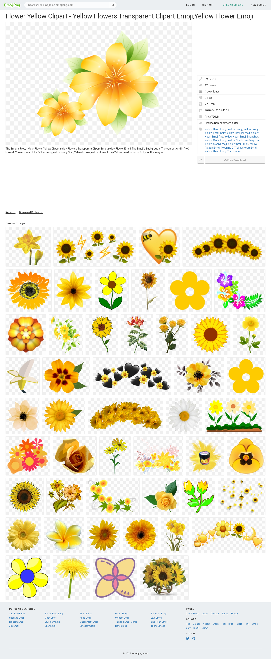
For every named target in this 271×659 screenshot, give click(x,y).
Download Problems (31, 212)
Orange (196, 624)
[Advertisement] (99, 182)
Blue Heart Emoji (159, 622)
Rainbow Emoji (16, 622)
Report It (10, 212)
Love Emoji (156, 618)
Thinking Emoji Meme (126, 622)
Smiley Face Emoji (54, 613)
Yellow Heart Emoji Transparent (223, 151)
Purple (239, 624)
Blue (230, 624)
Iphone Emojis (158, 626)
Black (196, 628)
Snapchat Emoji (158, 613)
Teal (223, 624)
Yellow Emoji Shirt (215, 132)
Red (188, 624)
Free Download (236, 160)
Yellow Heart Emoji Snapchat (241, 136)
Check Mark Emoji (89, 622)
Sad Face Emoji (17, 613)
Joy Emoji (14, 626)
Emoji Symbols (87, 626)
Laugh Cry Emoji (53, 622)
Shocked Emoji (16, 618)
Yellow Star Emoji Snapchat (244, 140)
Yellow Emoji (235, 129)
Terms (225, 613)
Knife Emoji (85, 618)
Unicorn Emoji (122, 618)
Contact (215, 613)
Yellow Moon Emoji (216, 144)
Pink (247, 624)
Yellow (206, 624)
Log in (190, 5)
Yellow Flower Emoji (238, 132)
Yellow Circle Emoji (216, 140)
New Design (258, 5)
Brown (205, 628)
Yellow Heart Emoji (216, 129)
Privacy (234, 613)
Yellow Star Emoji (238, 144)
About (205, 613)
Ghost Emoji (121, 613)
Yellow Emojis (252, 129)
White (255, 624)
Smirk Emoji (86, 613)
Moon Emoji (51, 618)
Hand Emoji (121, 626)
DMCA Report (192, 613)
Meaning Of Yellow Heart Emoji (239, 147)
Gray (188, 628)
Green (216, 624)
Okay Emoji (50, 626)
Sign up (207, 5)
